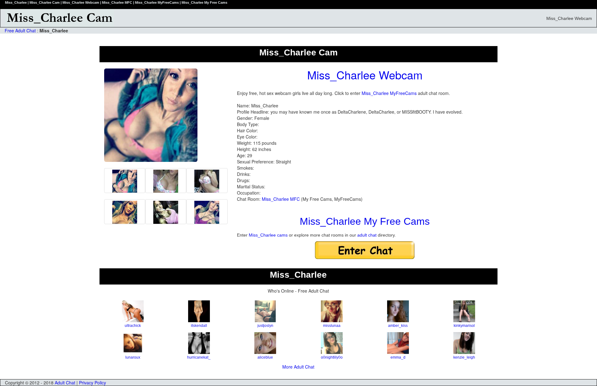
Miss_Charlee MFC (281, 199)
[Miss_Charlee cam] (165, 211)
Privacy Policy (92, 382)
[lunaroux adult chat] (132, 343)
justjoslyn (265, 325)
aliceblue (265, 357)
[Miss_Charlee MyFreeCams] (206, 211)
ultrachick (133, 325)
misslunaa (331, 325)
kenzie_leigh (464, 357)
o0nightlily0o (332, 357)
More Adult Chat (298, 367)
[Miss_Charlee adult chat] (165, 180)
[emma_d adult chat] (398, 343)
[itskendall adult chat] (199, 311)
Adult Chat (65, 382)
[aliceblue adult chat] (265, 343)
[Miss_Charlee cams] (124, 180)
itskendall (199, 325)
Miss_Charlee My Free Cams (365, 221)
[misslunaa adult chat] (331, 311)
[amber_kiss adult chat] (398, 311)
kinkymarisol (464, 325)
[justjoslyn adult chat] (265, 311)
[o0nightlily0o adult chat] (331, 343)
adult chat (367, 235)
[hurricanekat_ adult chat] (199, 343)
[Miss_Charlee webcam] (206, 180)
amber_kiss (398, 325)
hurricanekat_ (199, 357)
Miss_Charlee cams (268, 235)
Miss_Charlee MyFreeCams (389, 93)
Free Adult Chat (20, 30)
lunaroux (132, 357)
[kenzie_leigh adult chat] (464, 343)
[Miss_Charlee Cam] (224, 18)
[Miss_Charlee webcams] (124, 211)
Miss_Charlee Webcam (365, 74)
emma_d (398, 357)
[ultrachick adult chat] (132, 311)
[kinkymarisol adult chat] (464, 311)
